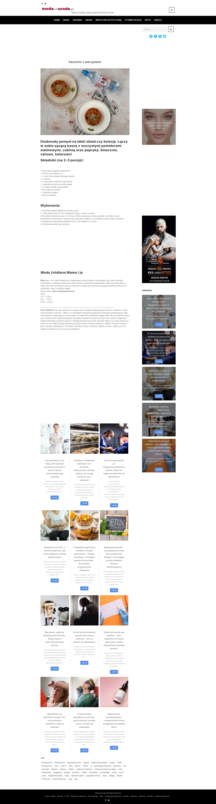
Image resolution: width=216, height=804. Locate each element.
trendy (114, 772)
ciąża (56, 766)
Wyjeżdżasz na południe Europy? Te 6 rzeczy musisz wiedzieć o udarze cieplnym (55, 720)
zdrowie (119, 776)
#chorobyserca (47, 763)
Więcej (158, 20)
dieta (71, 766)
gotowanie (117, 766)
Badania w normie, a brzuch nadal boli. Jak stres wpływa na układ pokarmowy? (54, 552)
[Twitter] (45, 3)
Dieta (148, 20)
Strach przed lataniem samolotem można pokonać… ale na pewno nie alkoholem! (84, 637)
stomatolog (93, 772)
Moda (66, 20)
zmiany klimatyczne (59, 779)
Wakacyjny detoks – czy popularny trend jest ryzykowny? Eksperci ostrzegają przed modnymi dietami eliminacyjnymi (114, 557)
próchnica (75, 772)
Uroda (88, 20)
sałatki (84, 772)
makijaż (71, 769)
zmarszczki (46, 779)
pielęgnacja (57, 772)
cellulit (119, 763)
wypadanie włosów (93, 776)
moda (120, 769)
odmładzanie (46, 772)
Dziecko (126, 796)
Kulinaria (134, 796)
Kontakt (150, 796)
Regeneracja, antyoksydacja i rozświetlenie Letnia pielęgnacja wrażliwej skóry (114, 720)
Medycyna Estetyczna (109, 20)
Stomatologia (133, 20)
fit (91, 766)
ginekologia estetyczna (102, 766)
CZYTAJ (55, 497)
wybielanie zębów (77, 776)
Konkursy (142, 796)
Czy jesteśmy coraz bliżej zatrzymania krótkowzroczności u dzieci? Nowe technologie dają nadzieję (54, 468)
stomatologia (105, 772)
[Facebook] (42, 3)
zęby (76, 779)
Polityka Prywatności (162, 796)
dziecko (77, 766)
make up (63, 769)
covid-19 (63, 766)
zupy (70, 779)
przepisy (67, 772)
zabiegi (111, 776)
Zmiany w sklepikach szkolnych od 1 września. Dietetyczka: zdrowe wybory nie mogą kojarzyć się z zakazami (84, 470)
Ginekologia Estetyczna (113, 796)
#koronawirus (60, 763)
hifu (125, 766)
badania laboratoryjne (99, 763)
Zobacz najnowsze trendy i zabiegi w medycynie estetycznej (158, 126)
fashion (85, 766)
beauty (112, 763)
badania (86, 763)
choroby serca (47, 766)
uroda (44, 776)
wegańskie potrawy (55, 776)
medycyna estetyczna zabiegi (105, 769)
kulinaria (54, 769)
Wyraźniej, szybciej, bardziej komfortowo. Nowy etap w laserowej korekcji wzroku (55, 639)
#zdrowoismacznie (74, 763)
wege (67, 776)
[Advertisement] (84, 42)
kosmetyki (45, 769)
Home (57, 20)
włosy (105, 776)
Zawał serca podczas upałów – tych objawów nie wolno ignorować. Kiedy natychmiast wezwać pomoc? (114, 640)
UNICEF (121, 772)
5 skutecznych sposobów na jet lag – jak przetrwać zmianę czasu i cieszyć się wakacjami (84, 720)
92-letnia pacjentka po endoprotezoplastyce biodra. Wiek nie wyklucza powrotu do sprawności (114, 468)
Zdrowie (77, 20)
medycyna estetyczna (84, 769)
